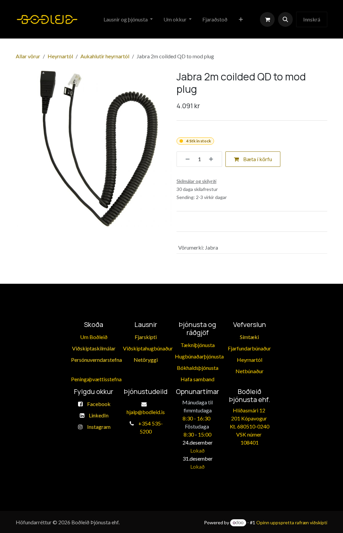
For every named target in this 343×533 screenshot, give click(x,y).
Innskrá (311, 19)
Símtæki (249, 337)
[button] (285, 19)
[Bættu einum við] (213, 159)
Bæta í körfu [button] (257, 159)
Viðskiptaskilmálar (94, 348)
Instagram (99, 426)
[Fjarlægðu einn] (185, 159)
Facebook (99, 404)
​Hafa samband (197, 379)
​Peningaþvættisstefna (96, 379)
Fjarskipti (146, 337)
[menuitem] (128, 19)
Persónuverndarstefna (96, 359)
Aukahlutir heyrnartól (104, 56)
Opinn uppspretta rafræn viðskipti (291, 522)
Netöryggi (146, 359)
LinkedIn (99, 415)
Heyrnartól (60, 56)
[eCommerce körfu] (267, 19)
